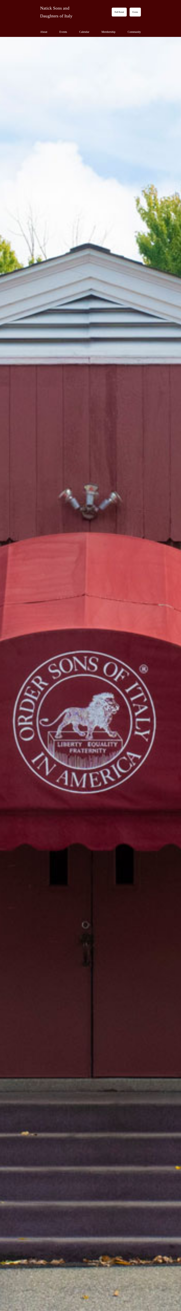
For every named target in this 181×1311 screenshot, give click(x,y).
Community (134, 31)
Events (135, 12)
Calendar (84, 31)
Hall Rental (119, 12)
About (43, 31)
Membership (108, 31)
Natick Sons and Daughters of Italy (56, 12)
